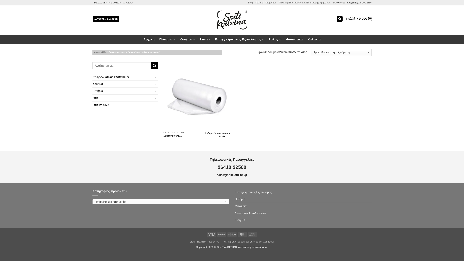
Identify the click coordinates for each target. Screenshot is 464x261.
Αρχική (149, 39)
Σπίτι (95, 98)
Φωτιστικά (294, 39)
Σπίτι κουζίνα (100, 105)
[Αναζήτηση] (340, 19)
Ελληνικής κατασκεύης (218, 133)
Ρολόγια (274, 39)
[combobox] (160, 201)
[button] (359, 19)
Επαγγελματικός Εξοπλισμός (111, 77)
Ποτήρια (165, 39)
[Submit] (154, 65)
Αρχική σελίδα (100, 52)
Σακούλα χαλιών (172, 135)
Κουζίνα (97, 84)
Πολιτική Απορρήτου (265, 2)
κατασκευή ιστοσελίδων (253, 247)
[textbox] (160, 201)
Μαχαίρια (240, 206)
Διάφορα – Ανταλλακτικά (250, 213)
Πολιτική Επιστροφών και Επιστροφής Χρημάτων (304, 2)
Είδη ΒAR (241, 220)
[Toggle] (156, 77)
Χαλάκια (314, 39)
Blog (250, 2)
